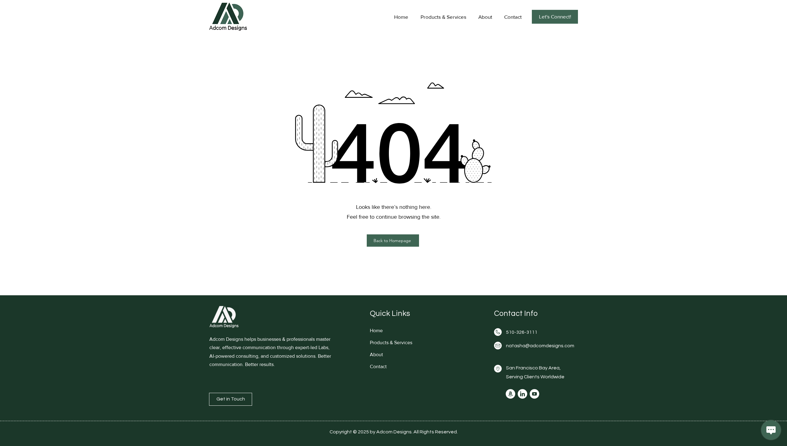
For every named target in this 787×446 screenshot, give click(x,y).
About (376, 354)
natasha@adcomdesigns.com (540, 345)
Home (376, 330)
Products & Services (391, 342)
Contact (378, 366)
